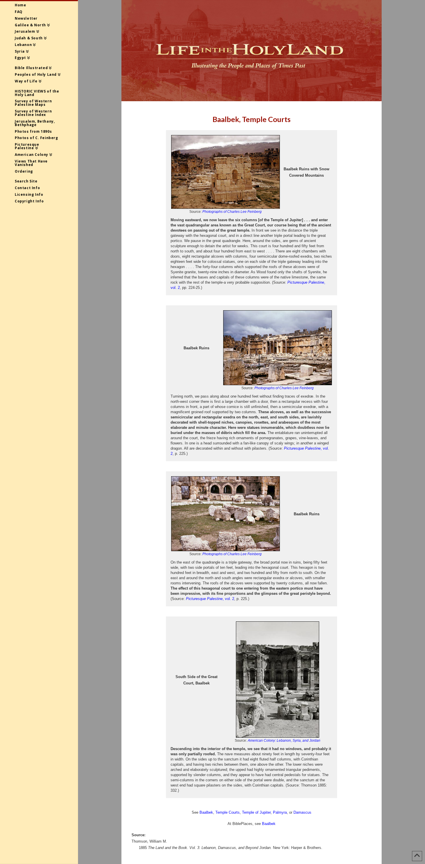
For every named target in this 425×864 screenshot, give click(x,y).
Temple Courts (227, 812)
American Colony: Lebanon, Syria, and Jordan (284, 741)
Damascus (302, 812)
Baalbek (206, 812)
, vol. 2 (210, 599)
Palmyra (280, 812)
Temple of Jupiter (256, 812)
